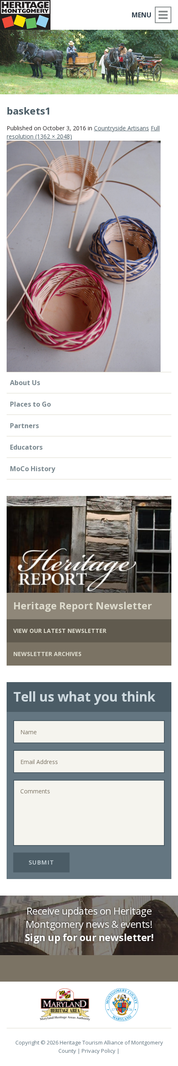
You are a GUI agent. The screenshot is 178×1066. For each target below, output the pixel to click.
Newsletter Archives (47, 654)
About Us (25, 382)
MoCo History (32, 468)
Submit (42, 862)
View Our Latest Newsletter (59, 631)
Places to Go (30, 404)
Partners (24, 425)
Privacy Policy (98, 1050)
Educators (26, 447)
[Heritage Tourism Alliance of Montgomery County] (29, 13)
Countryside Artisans (121, 128)
